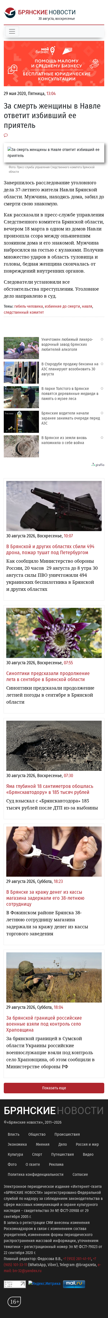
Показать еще (54, 1088)
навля (87, 306)
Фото (12, 1164)
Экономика (17, 1144)
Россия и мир (87, 1144)
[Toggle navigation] (12, 31)
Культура (15, 1154)
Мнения (42, 1144)
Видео (88, 1154)
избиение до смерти (62, 306)
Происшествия (67, 1134)
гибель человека (28, 306)
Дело (63, 1144)
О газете (33, 1164)
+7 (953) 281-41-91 (77, 1258)
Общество (36, 1134)
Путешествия (62, 1154)
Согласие (80, 1174)
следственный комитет (24, 312)
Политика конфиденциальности (36, 1174)
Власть (13, 1134)
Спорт (37, 1154)
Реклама (56, 1164)
